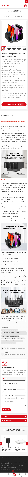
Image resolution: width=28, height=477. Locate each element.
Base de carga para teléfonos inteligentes (12, 340)
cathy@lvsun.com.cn (16, 460)
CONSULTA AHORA (13, 104)
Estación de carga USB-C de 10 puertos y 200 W (20, 449)
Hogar (9, 14)
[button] (27, 443)
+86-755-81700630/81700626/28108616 (15, 457)
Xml (10, 469)
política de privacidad (17, 469)
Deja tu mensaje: (9, 395)
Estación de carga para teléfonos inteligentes (13, 338)
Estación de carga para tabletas (10, 330)
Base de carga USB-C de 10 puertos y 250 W (14, 380)
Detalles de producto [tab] (7, 115)
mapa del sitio (4, 469)
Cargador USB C (16, 14)
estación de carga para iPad (9, 343)
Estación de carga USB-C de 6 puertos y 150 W (7, 449)
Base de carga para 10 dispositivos (10, 336)
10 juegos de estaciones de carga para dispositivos (11, 333)
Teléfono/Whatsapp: (10, 389)
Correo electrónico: (10, 383)
